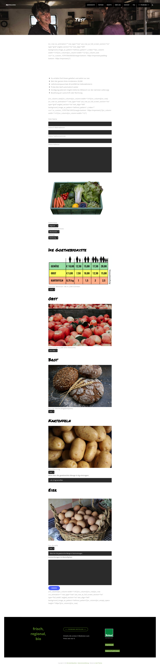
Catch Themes (98, 663)
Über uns (118, 5)
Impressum (109, 645)
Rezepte (109, 5)
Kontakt (126, 5)
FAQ (134, 5)
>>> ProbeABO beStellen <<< (75, 629)
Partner (100, 5)
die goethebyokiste (72, 663)
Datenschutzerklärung (83, 663)
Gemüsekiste (91, 5)
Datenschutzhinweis (112, 651)
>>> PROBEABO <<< (143, 5)
